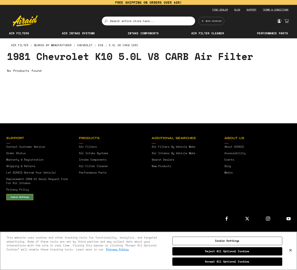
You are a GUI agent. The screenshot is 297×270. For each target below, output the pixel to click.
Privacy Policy (117, 249)
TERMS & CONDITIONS (275, 9)
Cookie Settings (20, 197)
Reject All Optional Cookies (227, 251)
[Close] (290, 250)
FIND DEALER (220, 9)
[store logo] (55, 21)
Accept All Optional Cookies (227, 262)
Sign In (279, 21)
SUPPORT (251, 9)
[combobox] (148, 21)
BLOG (237, 9)
